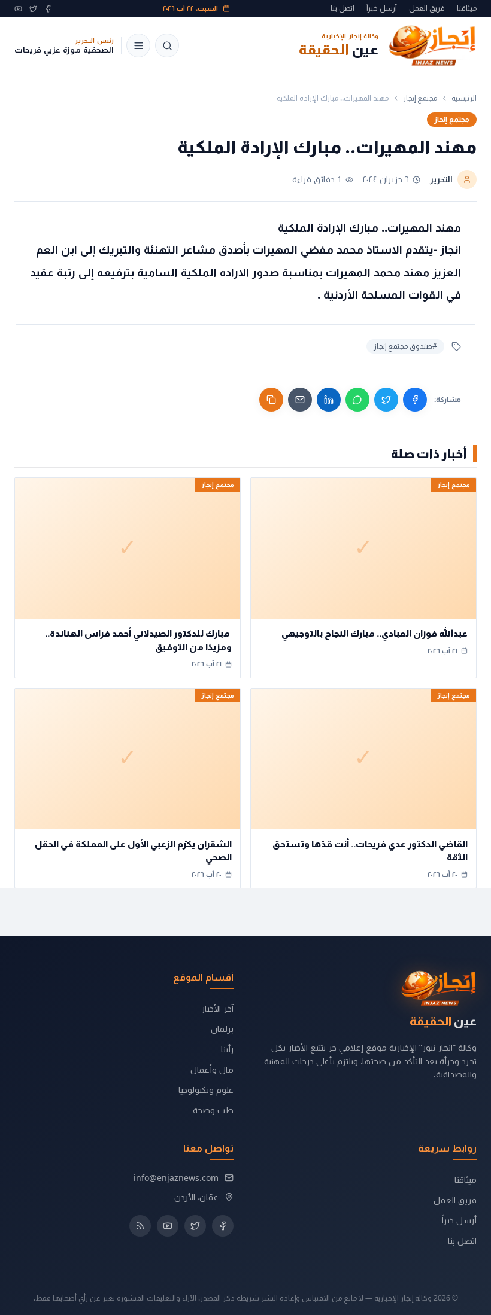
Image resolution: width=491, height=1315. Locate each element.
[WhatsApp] (357, 400)
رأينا (227, 1049)
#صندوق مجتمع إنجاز (405, 346)
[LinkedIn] (329, 400)
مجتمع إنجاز (420, 98)
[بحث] (167, 45)
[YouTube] (18, 9)
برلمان (222, 1028)
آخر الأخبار (217, 1008)
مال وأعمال (212, 1069)
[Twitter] (33, 9)
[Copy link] (271, 400)
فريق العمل (427, 8)
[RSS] (140, 1226)
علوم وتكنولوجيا (206, 1089)
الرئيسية (464, 98)
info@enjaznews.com (176, 1177)
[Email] (300, 400)
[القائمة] (138, 45)
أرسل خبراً (381, 8)
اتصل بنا (342, 8)
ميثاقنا (467, 8)
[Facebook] (48, 9)
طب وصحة (213, 1110)
